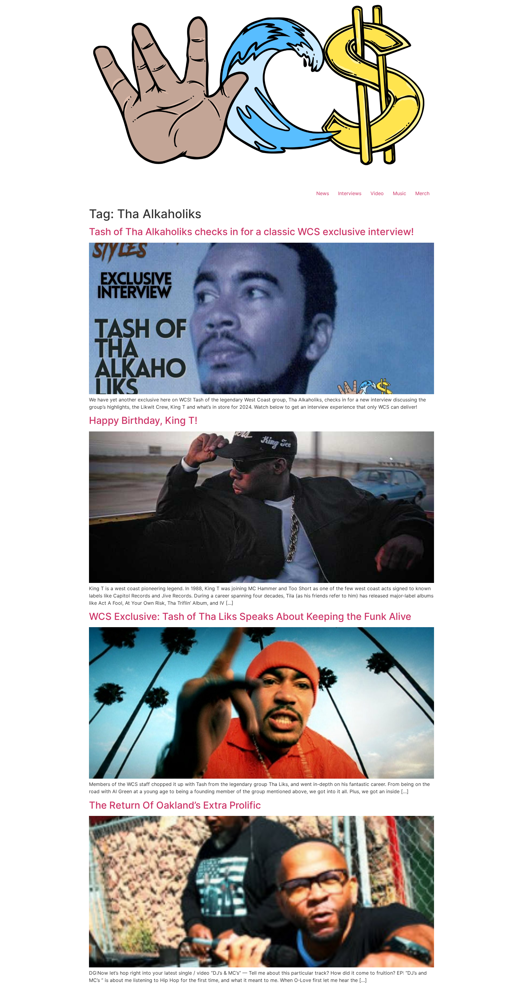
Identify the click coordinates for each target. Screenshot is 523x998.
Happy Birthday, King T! (143, 420)
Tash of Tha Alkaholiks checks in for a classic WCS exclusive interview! (251, 232)
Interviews (349, 193)
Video (377, 193)
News (322, 193)
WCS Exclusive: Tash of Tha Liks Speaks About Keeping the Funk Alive (250, 616)
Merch (422, 193)
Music (399, 193)
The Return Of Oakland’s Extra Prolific (175, 805)
